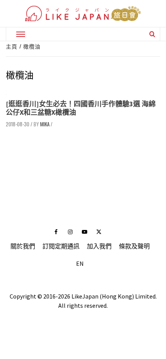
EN (80, 263)
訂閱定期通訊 (61, 246)
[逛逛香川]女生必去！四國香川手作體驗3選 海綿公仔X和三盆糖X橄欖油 (81, 108)
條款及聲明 (134, 246)
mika (44, 124)
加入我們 (99, 246)
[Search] (152, 34)
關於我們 (22, 246)
